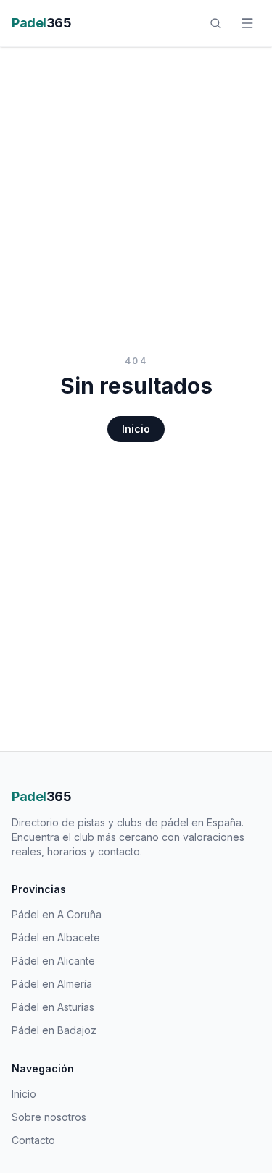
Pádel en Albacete (56, 937)
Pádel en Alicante (53, 960)
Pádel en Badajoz (54, 1030)
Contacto (33, 1140)
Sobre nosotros (49, 1117)
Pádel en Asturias (53, 1007)
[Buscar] (215, 23)
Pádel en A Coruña (57, 914)
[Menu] (247, 23)
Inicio (136, 429)
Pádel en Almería (52, 984)
